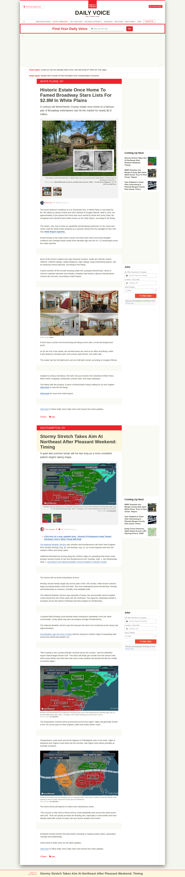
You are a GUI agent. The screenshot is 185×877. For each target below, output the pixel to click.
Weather (118, 22)
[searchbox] (35, 7)
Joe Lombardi (50, 529)
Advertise (149, 21)
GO (129, 29)
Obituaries (130, 22)
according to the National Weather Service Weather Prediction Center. (77, 562)
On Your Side (76, 22)
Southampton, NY (52, 427)
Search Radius (130, 287)
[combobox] (33, 6)
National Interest (93, 22)
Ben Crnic (48, 203)
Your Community (60, 22)
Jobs (139, 22)
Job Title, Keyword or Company (135, 272)
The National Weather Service (53, 545)
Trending (108, 22)
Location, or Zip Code (132, 279)
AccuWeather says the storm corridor (56, 634)
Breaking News (43, 22)
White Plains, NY (51, 81)
